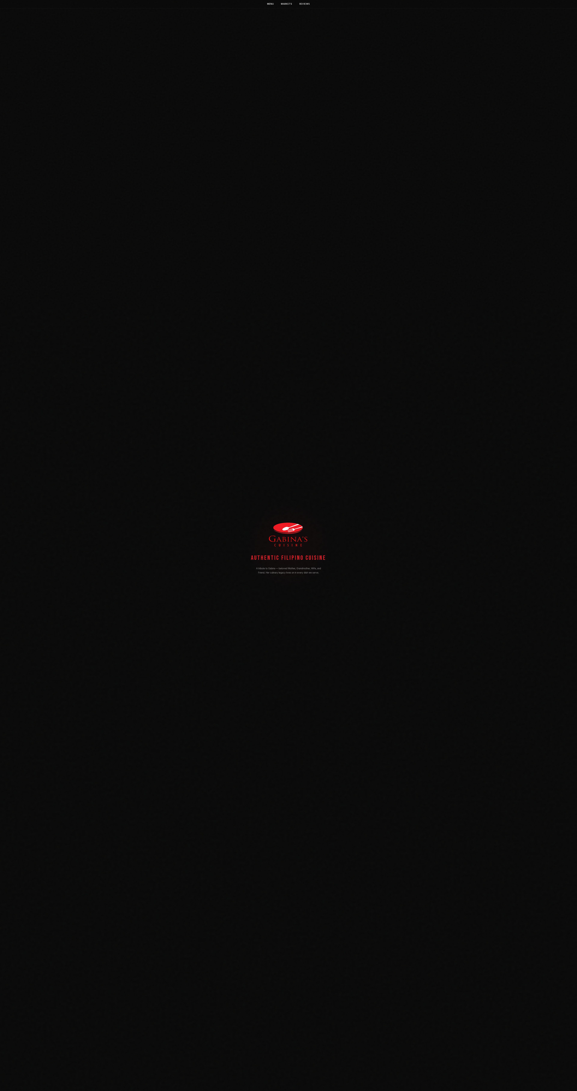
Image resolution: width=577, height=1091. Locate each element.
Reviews (304, 4)
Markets (286, 4)
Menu (270, 4)
